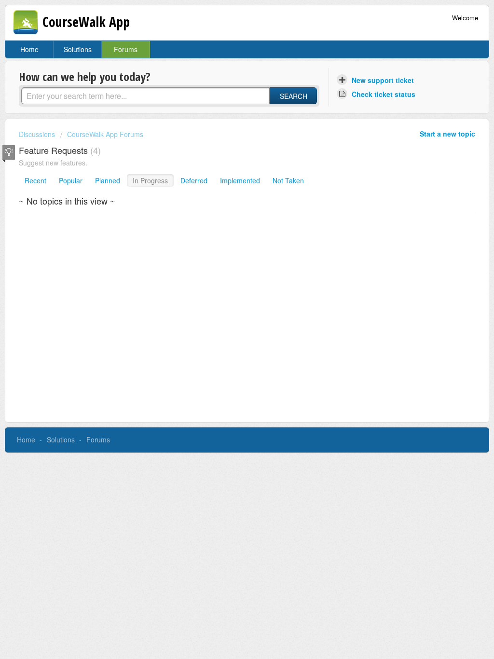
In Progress (150, 180)
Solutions (78, 49)
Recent (35, 180)
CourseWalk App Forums (105, 134)
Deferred (193, 180)
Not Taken (288, 180)
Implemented (240, 180)
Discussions (37, 134)
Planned (107, 180)
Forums (125, 49)
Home (29, 49)
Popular (70, 180)
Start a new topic (447, 133)
